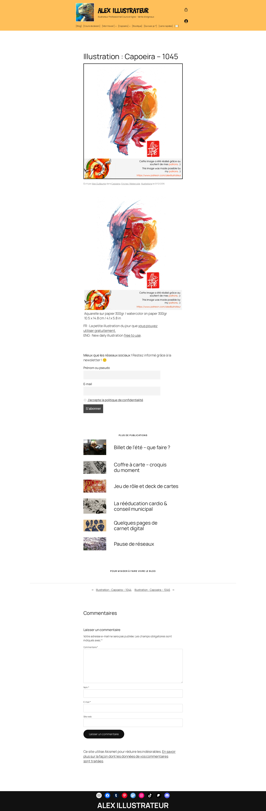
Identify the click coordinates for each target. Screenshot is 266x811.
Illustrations (146, 183)
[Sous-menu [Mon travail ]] (116, 26)
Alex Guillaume (99, 183)
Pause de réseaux (134, 544)
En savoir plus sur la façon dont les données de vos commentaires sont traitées (129, 756)
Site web (87, 716)
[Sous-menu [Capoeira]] (129, 26)
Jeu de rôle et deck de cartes (146, 486)
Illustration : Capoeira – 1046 (152, 590)
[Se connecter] (186, 21)
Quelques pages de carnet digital (135, 525)
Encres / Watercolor (130, 183)
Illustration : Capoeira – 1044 (113, 590)
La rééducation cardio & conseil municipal (140, 506)
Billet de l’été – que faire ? (142, 447)
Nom (86, 687)
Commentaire (90, 647)
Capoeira (115, 183)
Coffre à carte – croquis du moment (140, 467)
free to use (132, 335)
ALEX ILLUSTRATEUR (123, 10)
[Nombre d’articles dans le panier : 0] (186, 9)
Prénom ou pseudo (96, 368)
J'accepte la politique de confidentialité (115, 400)
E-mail (87, 384)
